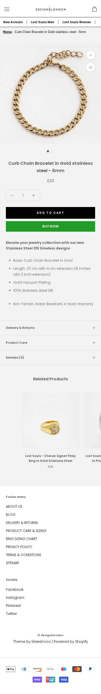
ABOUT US (14, 506)
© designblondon (50, 635)
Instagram (15, 597)
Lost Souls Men (42, 22)
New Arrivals (13, 22)
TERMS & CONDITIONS (23, 554)
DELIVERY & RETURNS (22, 522)
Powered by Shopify (71, 641)
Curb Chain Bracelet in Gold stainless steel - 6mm (50, 32)
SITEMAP (12, 562)
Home (7, 32)
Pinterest (13, 605)
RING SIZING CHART (21, 538)
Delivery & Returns (20, 328)
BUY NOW (50, 226)
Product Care (16, 343)
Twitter (11, 613)
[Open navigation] (6, 9)
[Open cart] (94, 9)
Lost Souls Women (77, 22)
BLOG (10, 514)
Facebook (15, 589)
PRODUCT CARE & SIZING (26, 530)
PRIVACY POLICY (19, 546)
